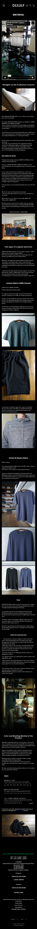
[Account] (27, 5)
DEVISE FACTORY (21, 924)
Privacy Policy (18, 903)
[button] (30, 5)
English (13, 919)
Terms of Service (18, 905)
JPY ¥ (22, 919)
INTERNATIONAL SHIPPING (19, 909)
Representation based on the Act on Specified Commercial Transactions (18, 900)
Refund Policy (18, 907)
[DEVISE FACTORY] (18, 5)
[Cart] (33, 5)
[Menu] (4, 5)
